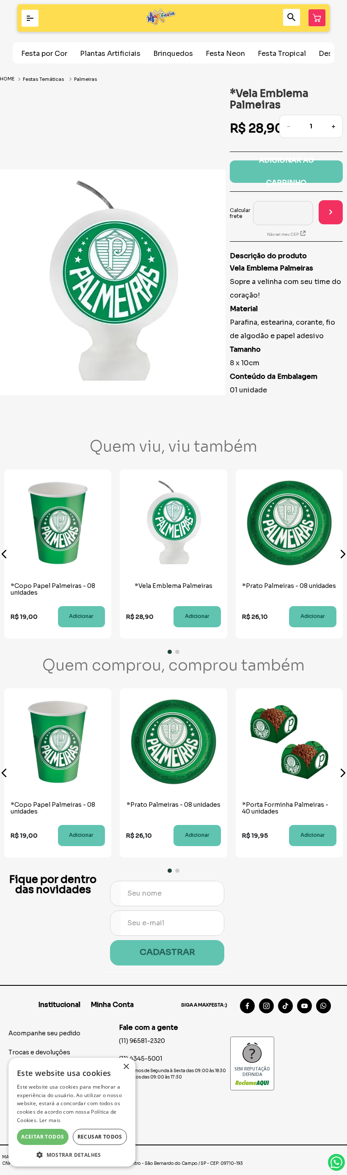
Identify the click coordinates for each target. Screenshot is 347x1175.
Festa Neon (225, 53)
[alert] (71, 1112)
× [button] (126, 1067)
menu (30, 18)
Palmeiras (85, 79)
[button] (4, 554)
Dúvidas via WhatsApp (336, 1162)
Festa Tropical (282, 53)
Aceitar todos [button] (42, 1136)
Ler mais (50, 1120)
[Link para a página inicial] (8, 79)
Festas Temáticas (43, 79)
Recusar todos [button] (99, 1136)
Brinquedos (173, 53)
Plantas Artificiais (110, 53)
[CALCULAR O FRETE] (331, 212)
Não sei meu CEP (283, 234)
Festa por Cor (44, 53)
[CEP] (271, 213)
